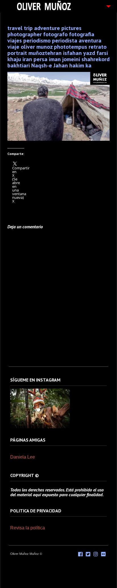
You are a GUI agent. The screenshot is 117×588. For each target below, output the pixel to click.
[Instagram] (40, 427)
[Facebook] (80, 554)
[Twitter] (88, 554)
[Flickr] (103, 554)
